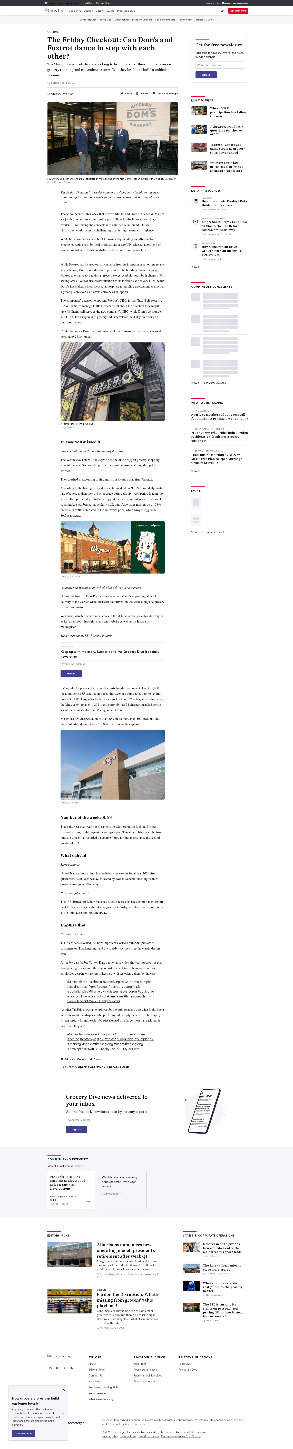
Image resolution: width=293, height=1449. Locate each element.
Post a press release (214, 382)
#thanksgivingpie (79, 1044)
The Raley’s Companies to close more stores (222, 1267)
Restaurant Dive (103, 3)
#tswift (89, 1049)
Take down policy (148, 1436)
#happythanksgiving (128, 1044)
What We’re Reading (101, 1399)
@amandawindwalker (82, 1034)
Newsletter (95, 1381)
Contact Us (95, 1375)
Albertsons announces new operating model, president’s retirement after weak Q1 (126, 1250)
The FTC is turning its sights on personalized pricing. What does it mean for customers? (223, 1310)
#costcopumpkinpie (119, 1039)
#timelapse (115, 996)
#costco (114, 987)
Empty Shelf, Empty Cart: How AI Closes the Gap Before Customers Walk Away (224, 226)
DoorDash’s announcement (103, 596)
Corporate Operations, (90, 1066)
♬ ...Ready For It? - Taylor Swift (117, 1049)
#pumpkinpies (77, 991)
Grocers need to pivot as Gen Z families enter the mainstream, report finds (222, 1248)
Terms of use (128, 1436)
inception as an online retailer (146, 264)
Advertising (139, 1363)
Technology (185, 19)
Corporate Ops (88, 19)
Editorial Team (97, 1369)
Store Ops (105, 19)
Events (110, 10)
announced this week (107, 693)
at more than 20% (102, 718)
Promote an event (213, 532)
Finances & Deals (204, 19)
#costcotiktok (77, 996)
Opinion (88, 10)
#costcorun (128, 991)
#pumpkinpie (131, 987)
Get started (111, 1194)
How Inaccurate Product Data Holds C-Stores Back (224, 203)
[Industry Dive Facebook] (57, 1368)
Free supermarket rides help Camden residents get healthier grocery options (219, 437)
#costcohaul (97, 996)
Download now (23, 1433)
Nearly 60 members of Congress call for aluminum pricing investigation (218, 417)
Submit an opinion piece (147, 1375)
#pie (100, 1039)
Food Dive (87, 3)
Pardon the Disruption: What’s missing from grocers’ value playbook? (127, 1300)
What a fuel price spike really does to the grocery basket (222, 1287)
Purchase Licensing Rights (104, 1387)
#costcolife (146, 991)
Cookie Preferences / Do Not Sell (181, 1436)
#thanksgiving (103, 1044)
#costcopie (88, 1039)
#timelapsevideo (135, 996)
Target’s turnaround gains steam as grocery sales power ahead (227, 149)
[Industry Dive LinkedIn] (50, 1368)
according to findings (96, 479)
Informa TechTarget (160, 1420)
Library (100, 10)
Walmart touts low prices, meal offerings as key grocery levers (226, 167)
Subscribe (240, 10)
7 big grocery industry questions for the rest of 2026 (227, 130)
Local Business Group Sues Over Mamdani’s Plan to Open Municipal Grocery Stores (217, 459)
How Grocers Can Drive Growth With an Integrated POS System (223, 251)
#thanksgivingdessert (104, 991)
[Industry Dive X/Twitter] (64, 1368)
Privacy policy (110, 1436)
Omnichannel (122, 19)
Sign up (71, 673)
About (92, 1363)
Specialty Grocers (165, 19)
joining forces (73, 219)
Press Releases (126, 10)
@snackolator (77, 982)
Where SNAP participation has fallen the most (228, 112)
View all (195, 266)
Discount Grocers (142, 19)
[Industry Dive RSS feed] (71, 1368)
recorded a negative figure (102, 837)
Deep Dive (75, 10)
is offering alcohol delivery (142, 616)
